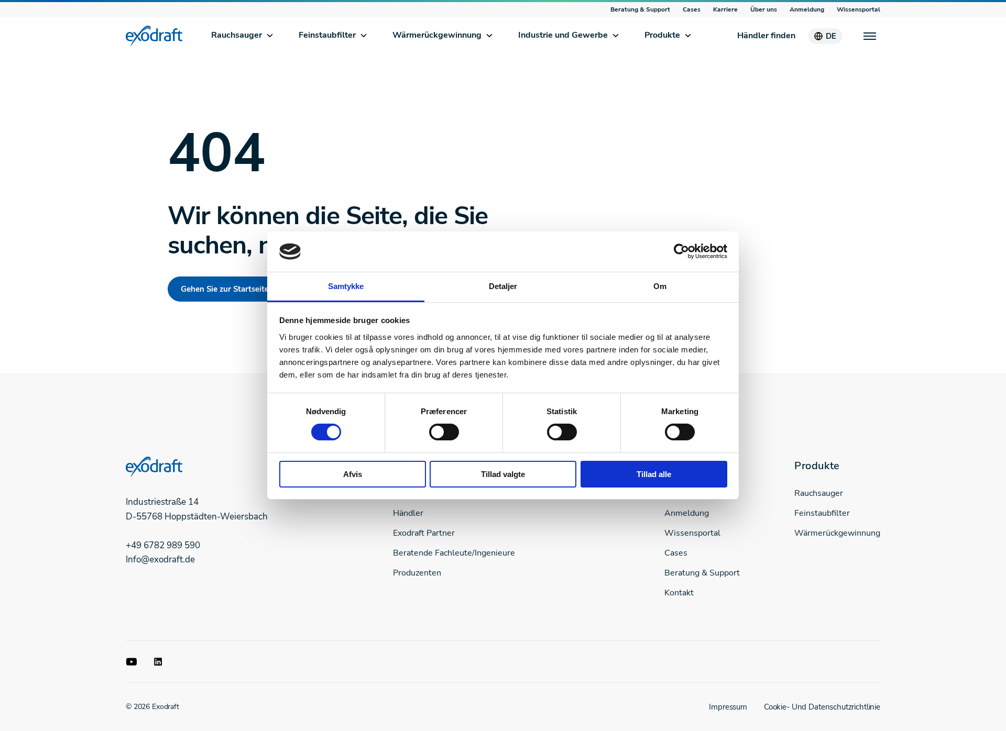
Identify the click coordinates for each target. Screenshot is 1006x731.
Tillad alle (654, 474)
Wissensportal (858, 9)
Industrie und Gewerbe (563, 35)
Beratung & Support (640, 9)
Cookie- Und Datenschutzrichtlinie (822, 707)
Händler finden (766, 35)
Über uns (763, 9)
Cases (692, 9)
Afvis (352, 474)
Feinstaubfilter (327, 35)
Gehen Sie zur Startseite (225, 289)
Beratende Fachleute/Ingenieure (454, 553)
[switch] (444, 432)
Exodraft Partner (424, 533)
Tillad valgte (503, 474)
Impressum (728, 707)
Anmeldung (807, 9)
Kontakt (679, 593)
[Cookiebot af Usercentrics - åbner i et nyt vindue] (681, 251)
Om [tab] (659, 286)
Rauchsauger (236, 35)
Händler (408, 513)
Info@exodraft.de (160, 559)
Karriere (725, 9)
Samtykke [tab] (346, 286)
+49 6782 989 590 (163, 545)
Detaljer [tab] (503, 286)
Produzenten (417, 573)
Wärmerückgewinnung (437, 35)
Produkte (662, 35)
